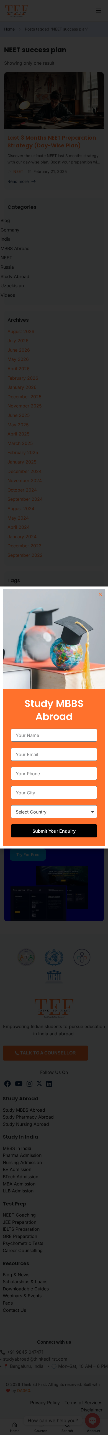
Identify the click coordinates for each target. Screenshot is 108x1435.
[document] (54, 717)
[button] (100, 594)
